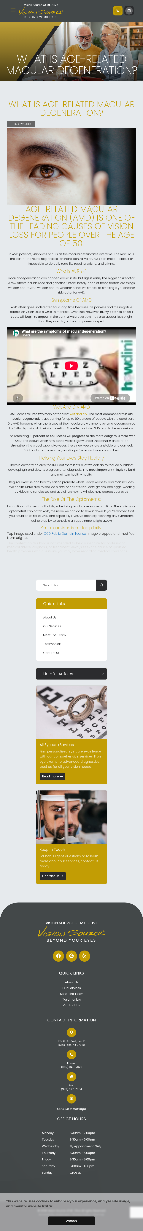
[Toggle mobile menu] (13, 10)
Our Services (52, 626)
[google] (71, 956)
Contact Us (51, 653)
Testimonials (52, 644)
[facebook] (58, 956)
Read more (50, 776)
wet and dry (78, 414)
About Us (49, 617)
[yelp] (84, 956)
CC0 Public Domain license (65, 533)
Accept (71, 1221)
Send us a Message (71, 1109)
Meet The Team (54, 635)
